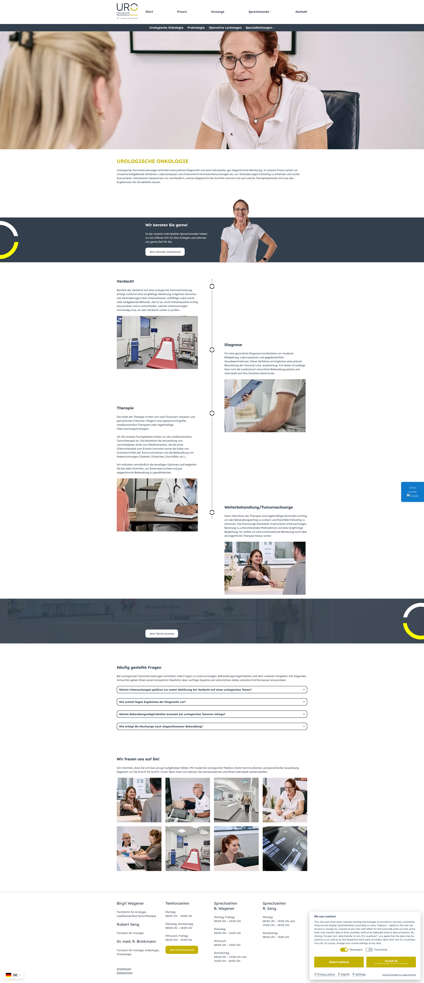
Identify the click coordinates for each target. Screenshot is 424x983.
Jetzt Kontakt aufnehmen (165, 251)
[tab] (212, 689)
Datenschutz (124, 972)
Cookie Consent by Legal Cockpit (399, 974)
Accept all (391, 962)
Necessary (356, 949)
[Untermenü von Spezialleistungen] (274, 27)
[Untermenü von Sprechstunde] (270, 12)
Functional (380, 949)
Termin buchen (413, 490)
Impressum (124, 968)
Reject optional (339, 962)
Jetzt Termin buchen (161, 633)
